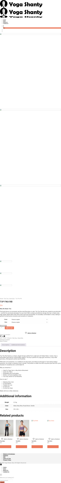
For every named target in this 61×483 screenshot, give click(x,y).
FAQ (4, 457)
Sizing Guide (3, 325)
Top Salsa (49, 441)
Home (4, 19)
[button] (3, 25)
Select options (5, 446)
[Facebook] (1, 336)
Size (6, 322)
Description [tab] (5, 345)
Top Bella (34, 441)
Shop (4, 21)
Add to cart (9, 328)
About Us (5, 22)
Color (5, 319)
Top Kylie (18, 441)
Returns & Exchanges (9, 454)
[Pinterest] (4, 336)
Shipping (5, 455)
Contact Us (5, 23)
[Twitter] (2, 336)
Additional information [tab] (18, 345)
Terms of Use (7, 458)
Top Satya (2, 441)
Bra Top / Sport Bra (9, 298)
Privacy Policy (7, 460)
